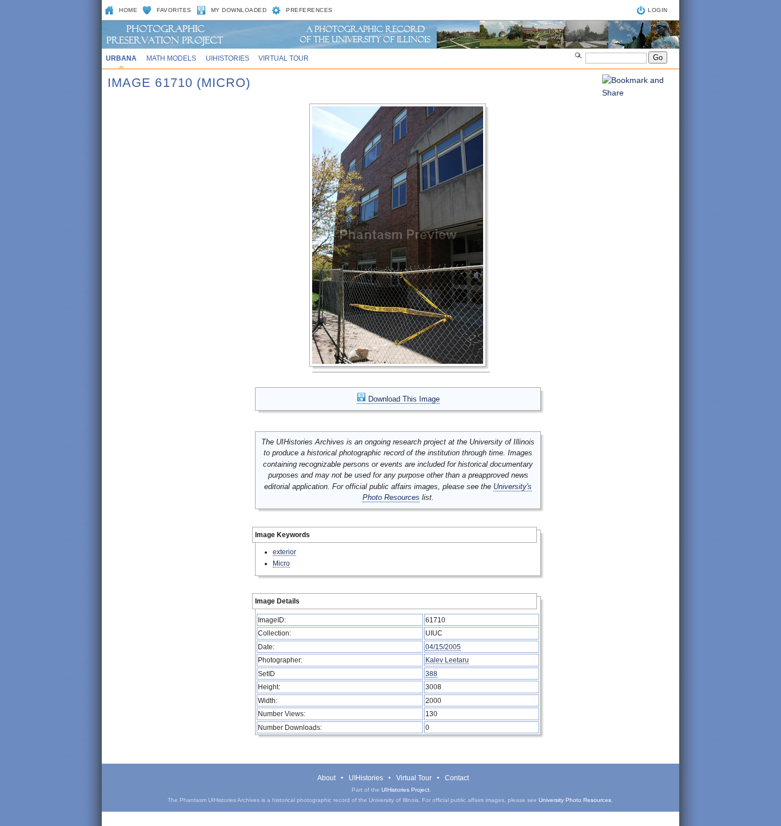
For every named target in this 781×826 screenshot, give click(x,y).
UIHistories (227, 58)
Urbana (121, 58)
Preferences (309, 10)
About (326, 778)
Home (128, 10)
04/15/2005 (443, 646)
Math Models (171, 58)
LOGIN (658, 10)
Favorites (174, 10)
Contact (457, 778)
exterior (284, 551)
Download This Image (403, 399)
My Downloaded (239, 10)
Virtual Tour (283, 58)
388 (431, 673)
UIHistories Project (405, 790)
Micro (281, 563)
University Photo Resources (575, 800)
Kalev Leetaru (447, 660)
